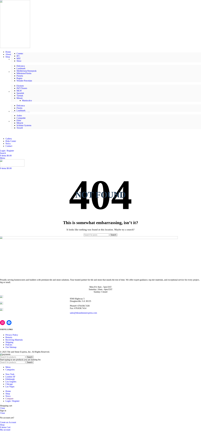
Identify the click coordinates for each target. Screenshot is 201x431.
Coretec (20, 53)
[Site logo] (15, 47)
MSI (18, 58)
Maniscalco (27, 100)
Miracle (20, 123)
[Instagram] (2, 322)
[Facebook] (9, 322)
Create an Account (8, 422)
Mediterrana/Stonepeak (27, 71)
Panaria (20, 76)
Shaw (19, 61)
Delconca (21, 66)
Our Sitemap (10, 347)
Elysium (20, 86)
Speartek (20, 93)
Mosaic (20, 98)
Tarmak (20, 95)
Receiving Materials (14, 340)
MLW (19, 91)
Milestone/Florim (24, 73)
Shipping (9, 342)
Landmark (21, 68)
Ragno (19, 78)
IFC (18, 56)
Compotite (21, 118)
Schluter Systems (24, 125)
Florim (19, 108)
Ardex (19, 115)
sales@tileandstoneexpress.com (83, 313)
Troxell (20, 128)
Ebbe (19, 120)
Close (2, 408)
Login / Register (12, 401)
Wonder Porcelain (24, 81)
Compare (9, 398)
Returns (8, 337)
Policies (8, 345)
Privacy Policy (11, 335)
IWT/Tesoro (22, 88)
